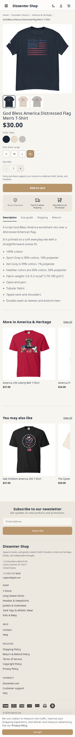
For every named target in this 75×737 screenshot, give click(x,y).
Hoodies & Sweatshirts (16, 600)
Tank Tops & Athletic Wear (18, 610)
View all (67, 322)
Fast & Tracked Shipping (37, 206)
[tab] (9, 101)
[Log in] (61, 5)
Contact (7, 629)
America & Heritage (41, 15)
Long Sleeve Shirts (13, 595)
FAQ (5, 693)
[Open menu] (6, 5)
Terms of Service (12, 659)
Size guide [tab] (27, 217)
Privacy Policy (10, 668)
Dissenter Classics (20, 15)
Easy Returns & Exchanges (59, 206)
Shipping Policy (12, 649)
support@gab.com (12, 577)
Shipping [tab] (42, 217)
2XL (38, 153)
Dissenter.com (11, 683)
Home (6, 15)
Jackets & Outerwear (15, 605)
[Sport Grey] (22, 139)
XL (30, 153)
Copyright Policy (12, 664)
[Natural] (14, 139)
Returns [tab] (56, 217)
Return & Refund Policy (16, 654)
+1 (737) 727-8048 (12, 573)
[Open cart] (68, 5)
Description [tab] (10, 217)
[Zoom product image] (37, 58)
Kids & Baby (10, 615)
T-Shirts (7, 591)
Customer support (13, 688)
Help (5, 634)
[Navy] (6, 139)
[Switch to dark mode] (53, 5)
